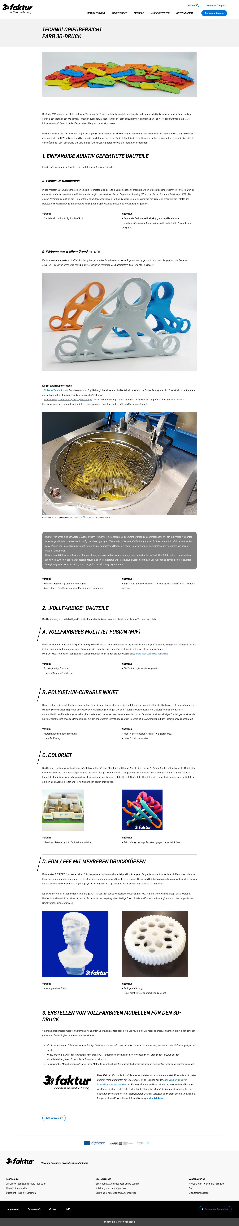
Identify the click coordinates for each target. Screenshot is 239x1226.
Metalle (139, 13)
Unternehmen (184, 13)
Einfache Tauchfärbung (56, 390)
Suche (191, 5)
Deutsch (211, 5)
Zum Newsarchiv (54, 1118)
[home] (17, 8)
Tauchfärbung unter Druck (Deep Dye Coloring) (67, 399)
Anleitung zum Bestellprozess (111, 1188)
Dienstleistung (96, 13)
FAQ (191, 1188)
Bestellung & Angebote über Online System (117, 1183)
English (222, 5)
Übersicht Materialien (17, 1188)
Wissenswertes (160, 13)
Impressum (13, 1209)
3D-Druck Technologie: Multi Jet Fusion (26, 1183)
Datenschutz (34, 1209)
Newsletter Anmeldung (216, 1209)
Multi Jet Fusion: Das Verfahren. (152, 653)
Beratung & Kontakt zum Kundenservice (116, 1192)
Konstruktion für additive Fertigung (206, 1183)
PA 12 (95, 536)
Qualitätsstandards (198, 1192)
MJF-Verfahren (55, 536)
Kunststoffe (119, 13)
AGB (68, 1209)
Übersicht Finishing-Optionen (21, 1192)
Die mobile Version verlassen (119, 1221)
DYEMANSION (76, 517)
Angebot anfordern (214, 13)
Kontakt (53, 1209)
